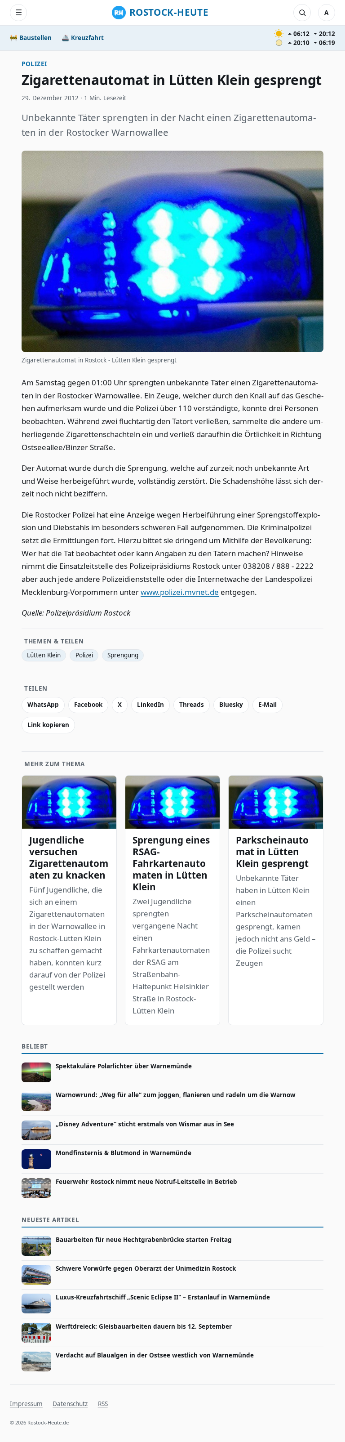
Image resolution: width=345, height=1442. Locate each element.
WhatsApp (43, 705)
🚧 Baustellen (31, 38)
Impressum (26, 1404)
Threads (191, 705)
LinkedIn (150, 705)
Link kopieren (48, 725)
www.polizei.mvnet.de (180, 592)
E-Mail (267, 705)
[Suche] (301, 12)
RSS (103, 1404)
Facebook (88, 705)
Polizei (34, 64)
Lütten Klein (44, 655)
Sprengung (122, 655)
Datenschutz (70, 1404)
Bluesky (231, 705)
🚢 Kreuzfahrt (83, 38)
